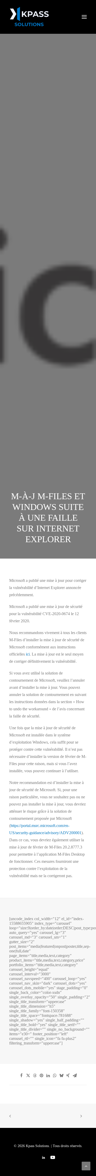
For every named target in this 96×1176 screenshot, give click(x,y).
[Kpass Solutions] (48, 17)
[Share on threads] (35, 1075)
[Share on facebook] (21, 1075)
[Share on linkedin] (48, 1075)
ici (28, 654)
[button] (84, 17)
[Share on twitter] (28, 1075)
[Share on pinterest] (41, 1075)
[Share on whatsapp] (55, 1075)
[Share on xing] (68, 1075)
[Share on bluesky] (61, 1075)
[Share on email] (75, 1075)
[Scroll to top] (86, 1165)
